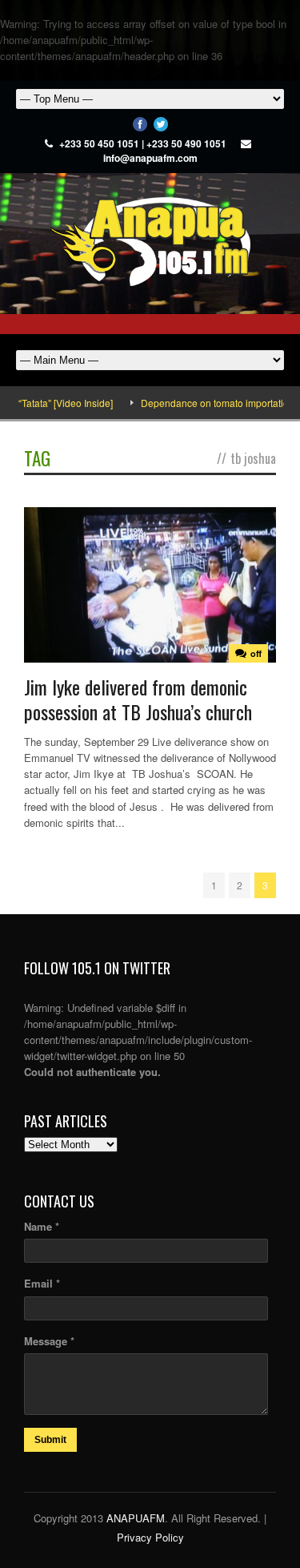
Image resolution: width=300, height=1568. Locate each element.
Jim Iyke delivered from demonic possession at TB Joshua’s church (138, 699)
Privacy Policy (150, 1537)
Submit (50, 1439)
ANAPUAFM (135, 1518)
